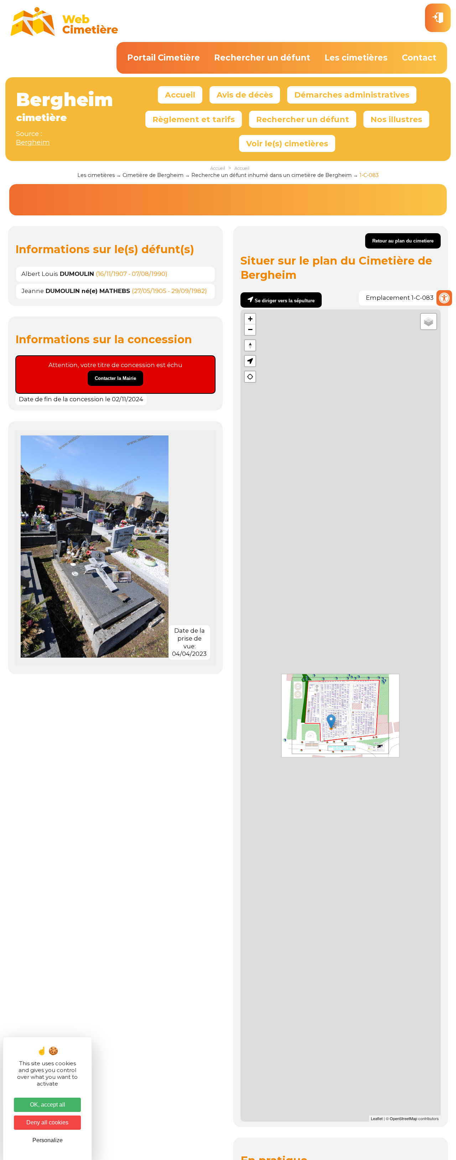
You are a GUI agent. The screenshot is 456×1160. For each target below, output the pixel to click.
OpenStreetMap (403, 1118)
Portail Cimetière (163, 58)
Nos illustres (396, 119)
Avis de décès (245, 94)
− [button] (250, 329)
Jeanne (75, 290)
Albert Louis (57, 273)
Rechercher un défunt (262, 58)
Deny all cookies (47, 1122)
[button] (250, 361)
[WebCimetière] (64, 34)
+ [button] (250, 318)
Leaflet (377, 1118)
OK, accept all (47, 1105)
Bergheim (33, 142)
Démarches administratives (351, 94)
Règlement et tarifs (193, 119)
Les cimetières (356, 58)
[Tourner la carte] (250, 345)
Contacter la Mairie (115, 378)
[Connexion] (438, 18)
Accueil (180, 94)
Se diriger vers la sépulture (285, 300)
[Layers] (428, 321)
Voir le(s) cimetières (287, 143)
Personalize (47, 1140)
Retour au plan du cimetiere (403, 241)
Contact (419, 58)
